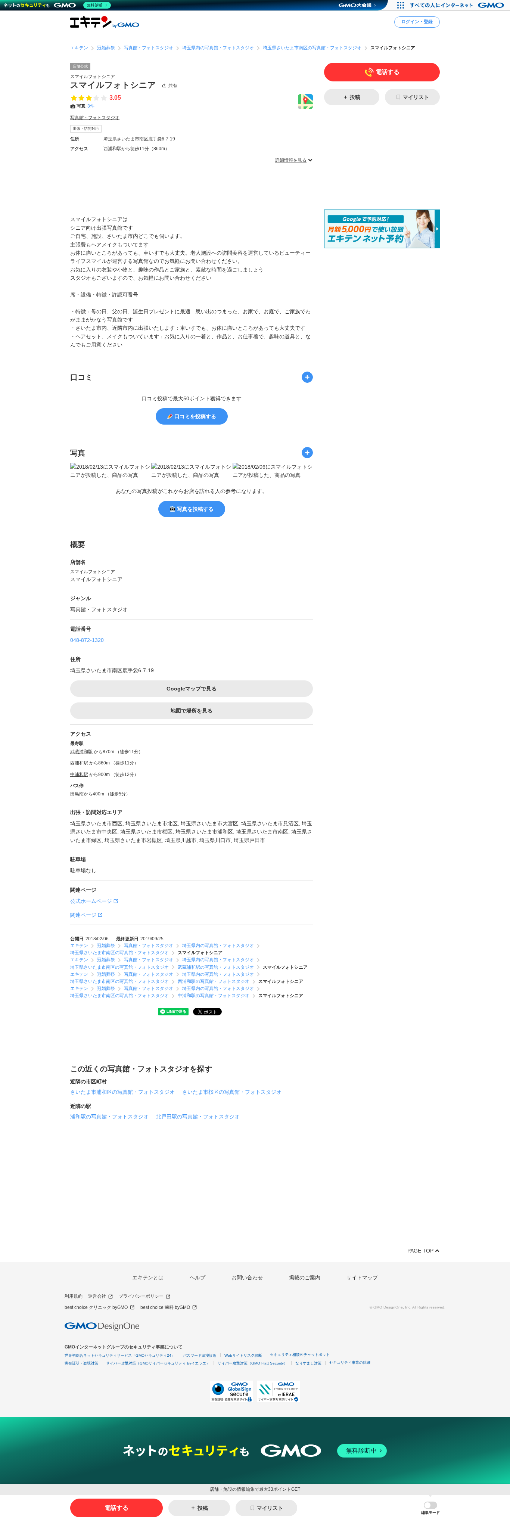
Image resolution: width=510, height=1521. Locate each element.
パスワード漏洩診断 (200, 1355)
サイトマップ (362, 1278)
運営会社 (97, 1296)
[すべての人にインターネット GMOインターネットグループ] (458, 5)
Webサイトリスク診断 (243, 1355)
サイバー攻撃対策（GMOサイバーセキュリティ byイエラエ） (158, 1363)
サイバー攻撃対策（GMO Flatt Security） (252, 1363)
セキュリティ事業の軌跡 (349, 1362)
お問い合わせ (247, 1278)
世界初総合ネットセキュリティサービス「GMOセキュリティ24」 (120, 1355)
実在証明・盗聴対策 (81, 1363)
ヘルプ (197, 1278)
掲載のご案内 (304, 1278)
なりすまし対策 (308, 1363)
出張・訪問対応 (86, 129)
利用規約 (74, 1296)
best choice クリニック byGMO (96, 1307)
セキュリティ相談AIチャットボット (300, 1355)
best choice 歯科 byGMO (165, 1307)
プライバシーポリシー (141, 1296)
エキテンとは (148, 1278)
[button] (430, 1508)
